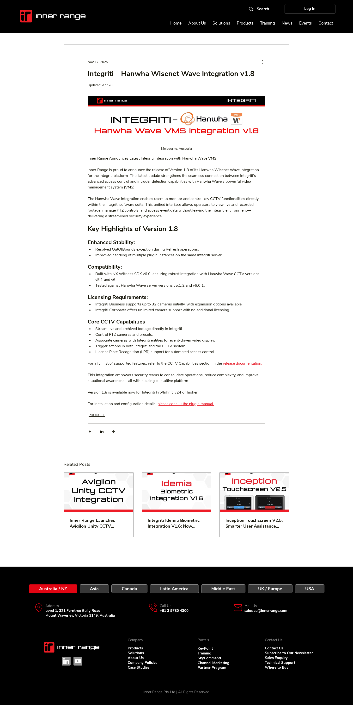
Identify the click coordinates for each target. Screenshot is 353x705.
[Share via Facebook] (90, 431)
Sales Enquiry (276, 657)
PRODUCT (97, 415)
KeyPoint (205, 648)
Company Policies (142, 662)
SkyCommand (209, 658)
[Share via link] (113, 431)
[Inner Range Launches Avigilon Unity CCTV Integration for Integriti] (98, 492)
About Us (136, 657)
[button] (305, 23)
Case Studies (138, 667)
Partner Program (212, 667)
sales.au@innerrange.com (265, 610)
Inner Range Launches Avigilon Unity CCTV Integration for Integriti (93, 523)
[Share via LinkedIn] (101, 431)
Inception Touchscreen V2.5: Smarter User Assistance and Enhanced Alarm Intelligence (254, 523)
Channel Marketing (213, 662)
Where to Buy (276, 667)
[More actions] (262, 62)
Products (135, 648)
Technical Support (280, 662)
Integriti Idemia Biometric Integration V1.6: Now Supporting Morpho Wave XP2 (174, 523)
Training (204, 653)
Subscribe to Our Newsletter (289, 653)
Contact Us (274, 648)
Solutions (136, 653)
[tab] (53, 588)
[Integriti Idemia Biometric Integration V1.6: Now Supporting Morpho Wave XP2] (176, 492)
